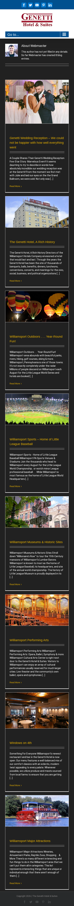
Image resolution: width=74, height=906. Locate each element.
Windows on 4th (21, 743)
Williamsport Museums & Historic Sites (36, 542)
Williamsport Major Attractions (30, 841)
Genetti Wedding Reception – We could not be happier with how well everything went (37, 142)
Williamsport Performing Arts (29, 640)
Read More (15, 186)
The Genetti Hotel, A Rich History (32, 242)
